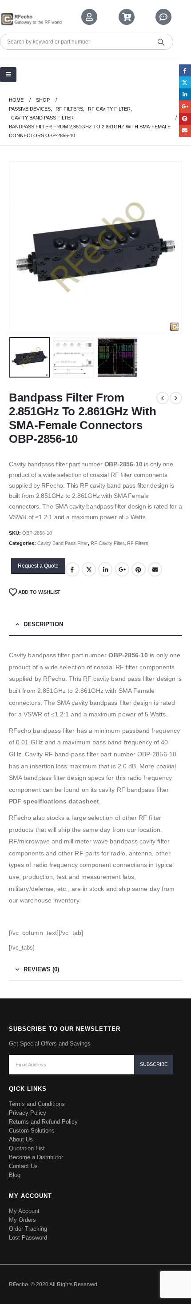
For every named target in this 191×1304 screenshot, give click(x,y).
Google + (122, 569)
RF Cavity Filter (107, 543)
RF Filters (137, 543)
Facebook (72, 569)
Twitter (89, 569)
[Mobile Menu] (8, 74)
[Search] (161, 41)
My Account (24, 1211)
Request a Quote (38, 566)
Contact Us (23, 1166)
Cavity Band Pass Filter (62, 543)
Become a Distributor (36, 1157)
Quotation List (27, 1148)
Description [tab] (43, 624)
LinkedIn (105, 569)
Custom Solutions (32, 1130)
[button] (20, 247)
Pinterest (138, 569)
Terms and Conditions (37, 1104)
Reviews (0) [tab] (41, 969)
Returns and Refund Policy (43, 1121)
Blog (14, 1175)
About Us (21, 1139)
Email (155, 569)
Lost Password (28, 1237)
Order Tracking (28, 1228)
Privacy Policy (27, 1112)
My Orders (22, 1220)
